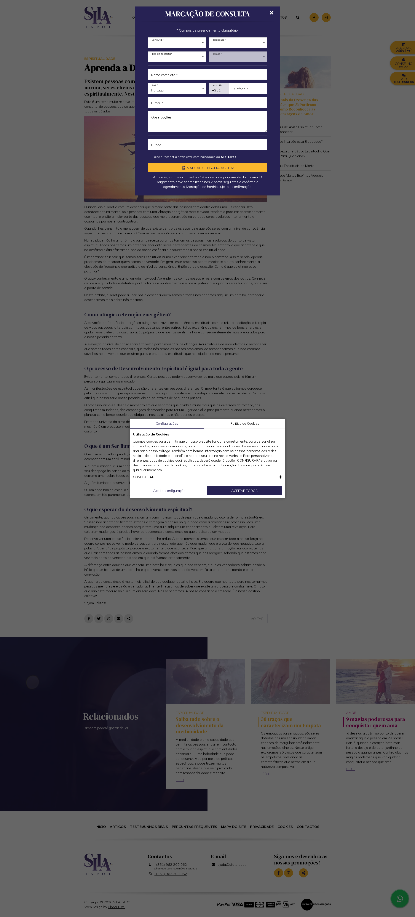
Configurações (167, 423)
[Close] (271, 12)
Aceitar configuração (169, 490)
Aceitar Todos (244, 490)
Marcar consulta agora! (210, 168)
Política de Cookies (244, 423)
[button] (207, 477)
